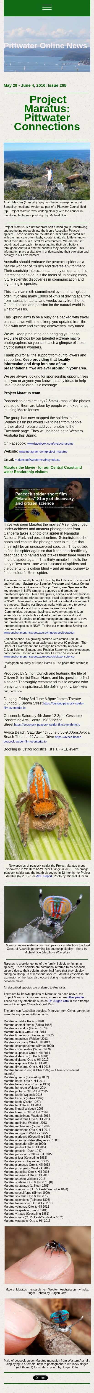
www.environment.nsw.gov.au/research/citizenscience (39, 656)
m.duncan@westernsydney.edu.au (37, 459)
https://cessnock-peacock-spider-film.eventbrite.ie (47, 724)
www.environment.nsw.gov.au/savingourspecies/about (39, 632)
